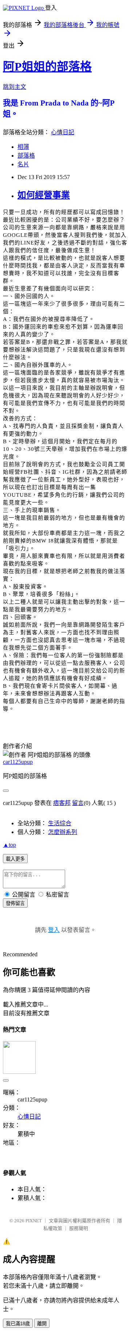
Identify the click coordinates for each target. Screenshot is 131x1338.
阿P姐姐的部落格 (47, 66)
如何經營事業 (43, 195)
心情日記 (62, 132)
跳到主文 (14, 87)
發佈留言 (15, 903)
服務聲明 (78, 1228)
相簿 (23, 147)
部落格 (26, 155)
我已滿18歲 (18, 1323)
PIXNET (33, 1220)
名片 (23, 164)
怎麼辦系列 (62, 832)
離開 (42, 1323)
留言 (78, 803)
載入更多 (15, 859)
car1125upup (18, 762)
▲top (9, 845)
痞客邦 (62, 803)
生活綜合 (59, 823)
